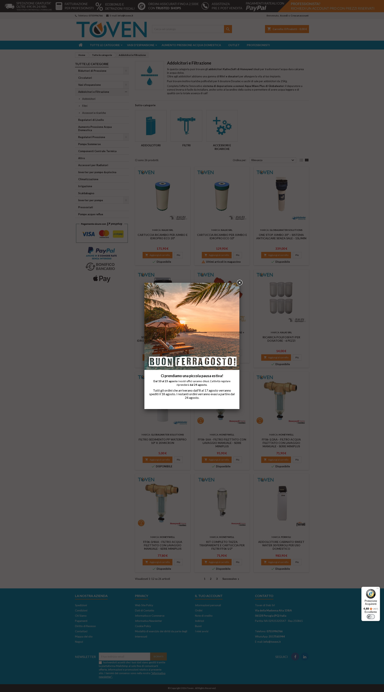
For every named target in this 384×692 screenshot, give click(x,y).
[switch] (371, 616)
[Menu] (377, 589)
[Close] (239, 282)
